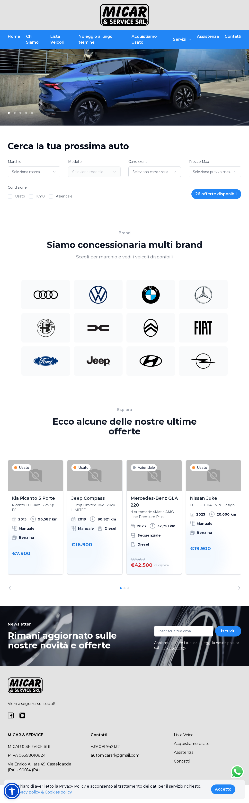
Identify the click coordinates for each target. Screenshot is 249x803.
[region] (124, 525)
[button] (12, 791)
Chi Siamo (32, 39)
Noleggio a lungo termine (96, 39)
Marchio (14, 161)
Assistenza (208, 36)
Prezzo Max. (199, 161)
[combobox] (34, 171)
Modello (75, 161)
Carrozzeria (137, 161)
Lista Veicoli (57, 39)
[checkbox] (10, 196)
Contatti (233, 36)
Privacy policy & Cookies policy (43, 792)
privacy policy (173, 648)
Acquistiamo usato (192, 743)
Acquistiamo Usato (144, 39)
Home (14, 36)
